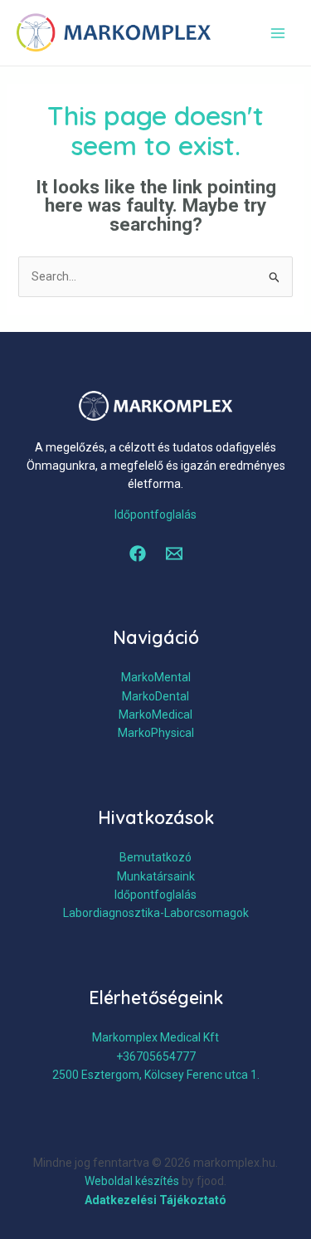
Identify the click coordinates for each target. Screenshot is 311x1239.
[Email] (174, 553)
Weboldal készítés (132, 1181)
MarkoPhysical (156, 732)
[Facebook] (137, 553)
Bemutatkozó (155, 857)
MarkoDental (155, 696)
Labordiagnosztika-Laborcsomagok (156, 912)
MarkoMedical (155, 714)
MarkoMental (156, 677)
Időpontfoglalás (155, 514)
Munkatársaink (156, 876)
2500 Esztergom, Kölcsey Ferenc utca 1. (156, 1074)
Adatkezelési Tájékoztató (155, 1200)
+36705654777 (156, 1056)
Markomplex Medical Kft (155, 1037)
